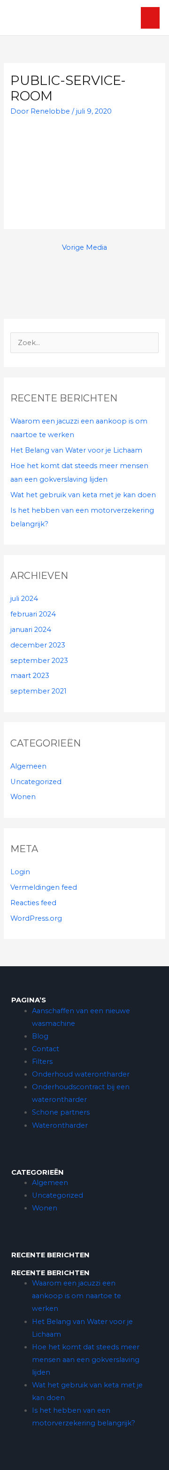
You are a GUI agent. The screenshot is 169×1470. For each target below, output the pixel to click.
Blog (40, 1036)
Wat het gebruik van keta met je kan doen (83, 495)
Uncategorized (35, 781)
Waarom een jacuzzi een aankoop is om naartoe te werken (76, 1296)
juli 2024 (24, 598)
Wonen (23, 797)
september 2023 (39, 660)
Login (20, 872)
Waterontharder (60, 1125)
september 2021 (38, 691)
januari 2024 (30, 629)
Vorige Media (84, 247)
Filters (42, 1061)
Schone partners (61, 1112)
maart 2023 (29, 675)
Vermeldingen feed (43, 887)
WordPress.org (36, 918)
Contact (45, 1049)
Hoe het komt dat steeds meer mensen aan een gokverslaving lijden (85, 1360)
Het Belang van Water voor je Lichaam (76, 450)
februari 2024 (33, 614)
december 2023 (37, 645)
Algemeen (28, 766)
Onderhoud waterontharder (81, 1074)
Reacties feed (33, 903)
